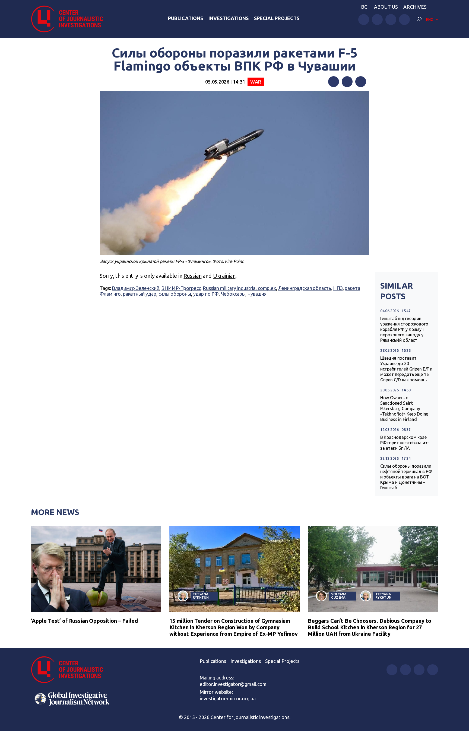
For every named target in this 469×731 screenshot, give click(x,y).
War (255, 81)
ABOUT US (386, 6)
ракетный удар (139, 293)
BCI (365, 6)
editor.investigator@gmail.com (233, 684)
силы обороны (175, 293)
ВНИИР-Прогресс (181, 288)
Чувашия (257, 293)
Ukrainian (224, 276)
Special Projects (276, 18)
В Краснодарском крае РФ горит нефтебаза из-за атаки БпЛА (404, 443)
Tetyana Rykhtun (201, 595)
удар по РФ (206, 293)
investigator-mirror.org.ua (228, 698)
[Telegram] (360, 81)
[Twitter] (347, 81)
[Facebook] (333, 81)
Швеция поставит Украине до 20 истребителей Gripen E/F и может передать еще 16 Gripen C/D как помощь (406, 369)
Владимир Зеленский (135, 288)
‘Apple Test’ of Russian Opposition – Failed (84, 621)
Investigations (228, 18)
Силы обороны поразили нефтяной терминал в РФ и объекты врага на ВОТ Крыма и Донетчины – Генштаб (406, 477)
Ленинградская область (304, 288)
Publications (185, 18)
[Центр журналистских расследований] (70, 19)
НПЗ (338, 288)
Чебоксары (233, 293)
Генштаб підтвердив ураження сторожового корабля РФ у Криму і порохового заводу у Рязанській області (404, 329)
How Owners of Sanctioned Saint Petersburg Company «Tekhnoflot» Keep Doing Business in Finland (404, 408)
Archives (415, 6)
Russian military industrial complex (239, 288)
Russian (192, 276)
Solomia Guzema (339, 595)
